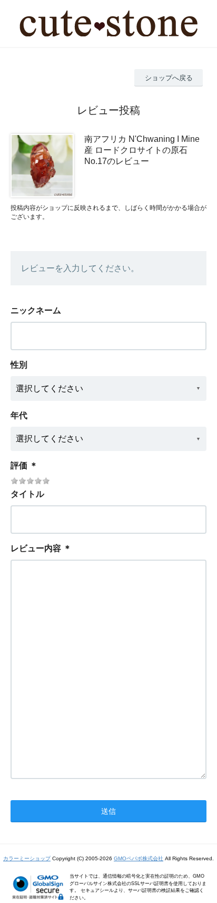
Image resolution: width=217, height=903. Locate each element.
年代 (19, 415)
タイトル (27, 493)
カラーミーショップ (27, 858)
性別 (19, 364)
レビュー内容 (36, 548)
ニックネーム (36, 310)
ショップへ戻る (169, 78)
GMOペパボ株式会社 (138, 858)
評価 (19, 465)
